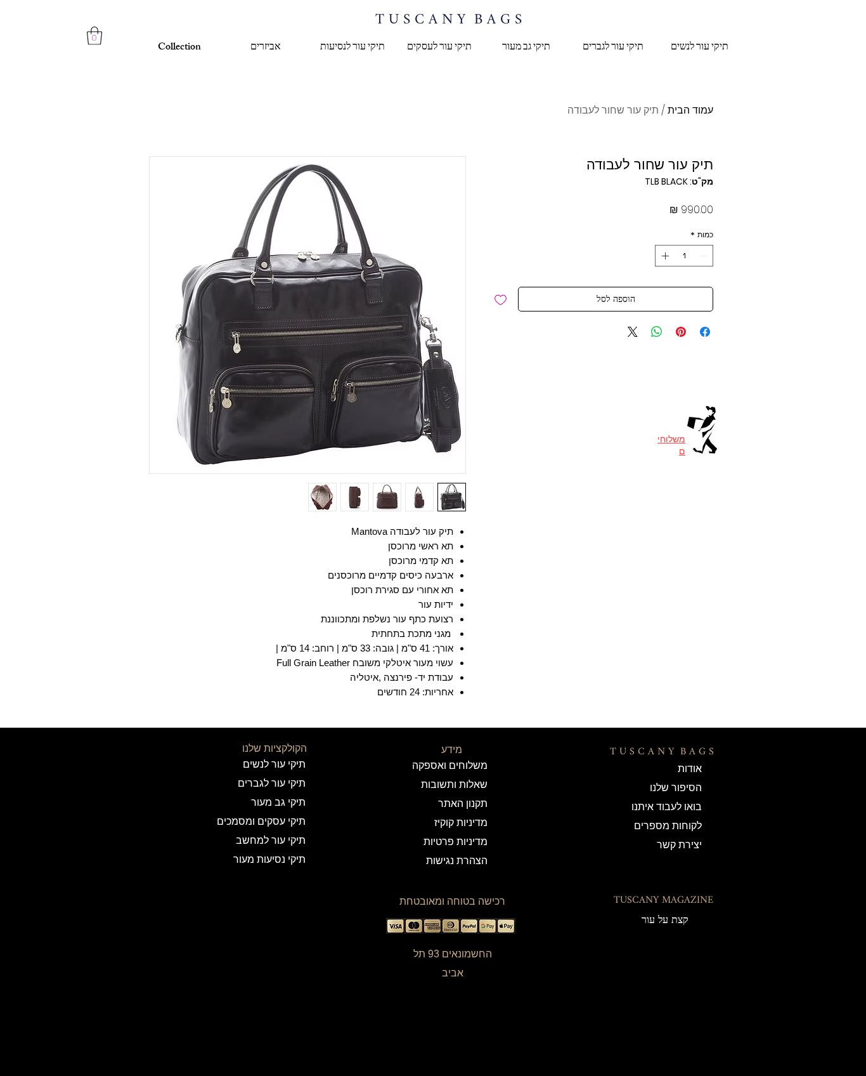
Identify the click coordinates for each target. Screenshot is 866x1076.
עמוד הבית (690, 110)
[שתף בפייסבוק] (705, 331)
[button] (94, 36)
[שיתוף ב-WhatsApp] (656, 331)
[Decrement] (704, 256)
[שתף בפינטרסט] (680, 331)
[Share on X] (632, 331)
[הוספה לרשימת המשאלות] (500, 299)
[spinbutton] (684, 256)
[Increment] (664, 256)
